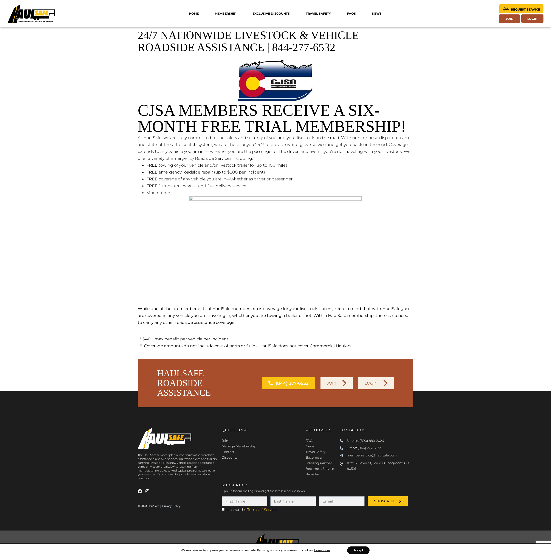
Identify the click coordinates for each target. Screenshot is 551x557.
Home (194, 14)
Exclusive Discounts (271, 14)
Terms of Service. (262, 509)
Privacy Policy (171, 506)
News (377, 14)
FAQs (351, 14)
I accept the (251, 509)
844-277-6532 (303, 47)
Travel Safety (318, 14)
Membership (225, 14)
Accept (358, 550)
